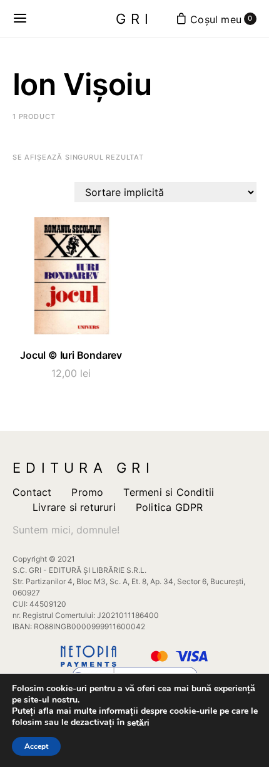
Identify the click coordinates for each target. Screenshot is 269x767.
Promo (87, 492)
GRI (135, 19)
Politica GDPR (169, 507)
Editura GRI (84, 468)
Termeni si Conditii (168, 492)
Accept (36, 746)
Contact (32, 492)
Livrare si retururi (74, 507)
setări (138, 723)
